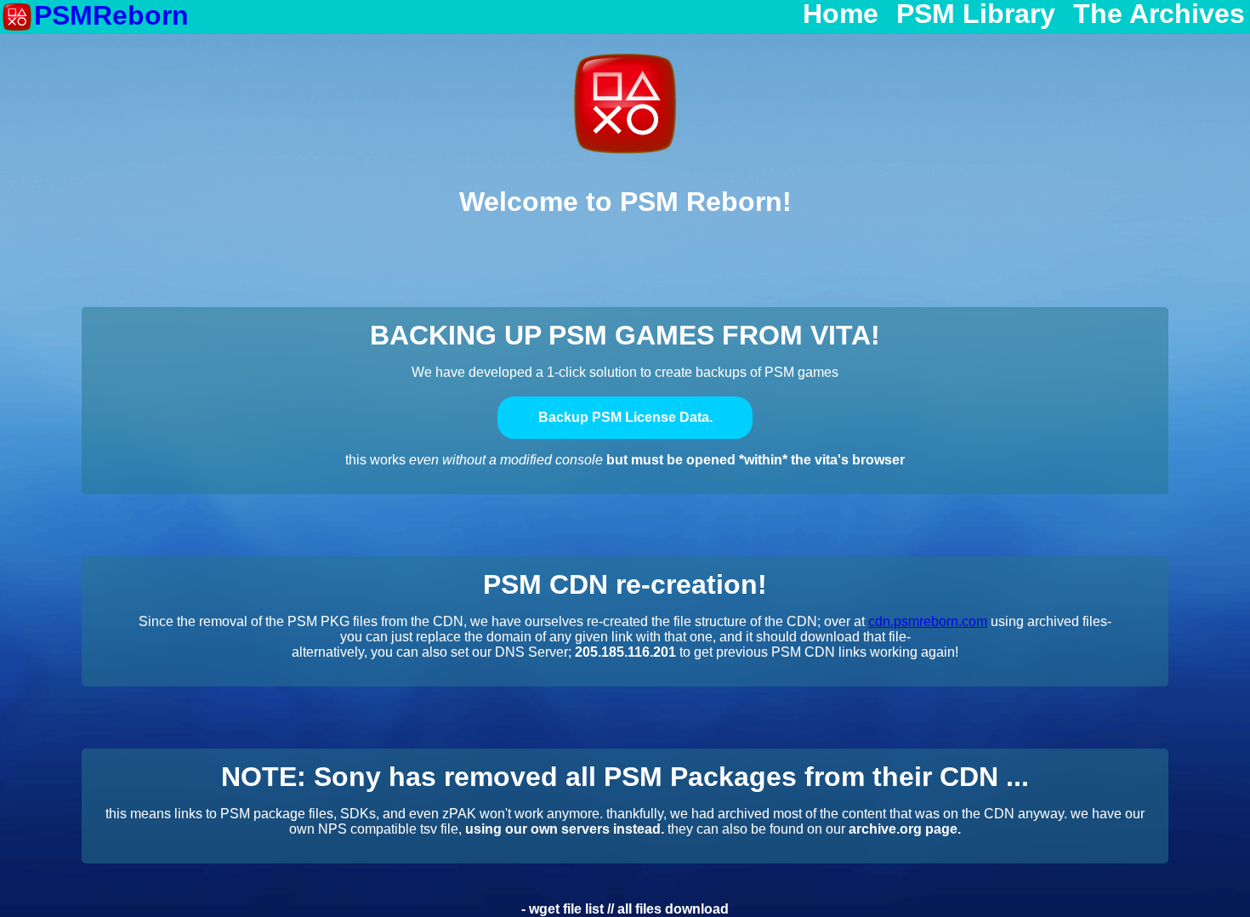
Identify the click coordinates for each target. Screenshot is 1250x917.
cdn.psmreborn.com (927, 621)
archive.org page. (905, 829)
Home (840, 14)
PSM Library (975, 14)
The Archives (1159, 14)
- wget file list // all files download (625, 909)
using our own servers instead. (564, 829)
